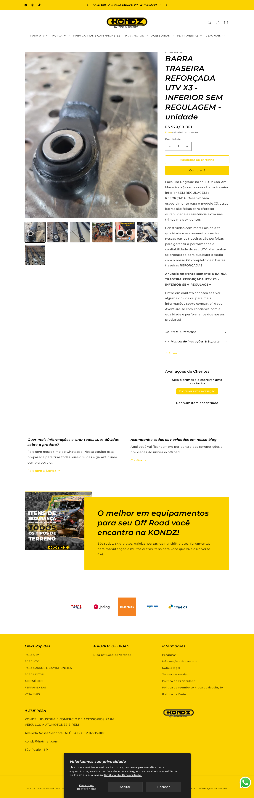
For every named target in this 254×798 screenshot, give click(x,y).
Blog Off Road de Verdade (112, 655)
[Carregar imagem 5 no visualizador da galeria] (125, 232)
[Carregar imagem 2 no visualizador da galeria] (57, 232)
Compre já (197, 170)
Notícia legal (171, 668)
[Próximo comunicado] (167, 5)
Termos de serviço (175, 674)
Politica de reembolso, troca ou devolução (192, 687)
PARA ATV (32, 661)
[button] (39, 35)
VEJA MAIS (32, 694)
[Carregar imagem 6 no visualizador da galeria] (147, 232)
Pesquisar (169, 655)
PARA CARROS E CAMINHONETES (48, 668)
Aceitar (125, 787)
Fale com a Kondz (42, 471)
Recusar (163, 787)
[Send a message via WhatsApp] (245, 782)
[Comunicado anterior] (87, 5)
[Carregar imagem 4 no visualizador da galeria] (102, 232)
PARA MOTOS (34, 674)
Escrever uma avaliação (197, 391)
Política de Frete (174, 694)
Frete (168, 132)
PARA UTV (32, 655)
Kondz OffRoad (45, 788)
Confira (136, 460)
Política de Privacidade (178, 681)
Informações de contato (179, 661)
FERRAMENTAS (35, 687)
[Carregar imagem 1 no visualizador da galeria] (35, 232)
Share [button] (173, 353)
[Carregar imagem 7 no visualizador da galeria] (35, 254)
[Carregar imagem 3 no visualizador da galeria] (80, 232)
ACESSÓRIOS (34, 681)
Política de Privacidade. (123, 775)
